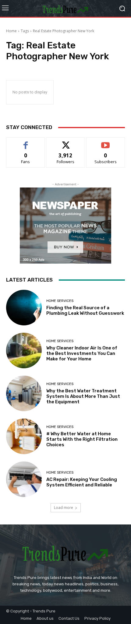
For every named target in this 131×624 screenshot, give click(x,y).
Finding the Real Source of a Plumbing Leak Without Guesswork (85, 310)
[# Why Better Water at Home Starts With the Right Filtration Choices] (24, 436)
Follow (65, 142)
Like (25, 142)
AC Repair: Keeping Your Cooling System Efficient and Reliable (81, 482)
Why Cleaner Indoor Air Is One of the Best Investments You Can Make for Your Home (81, 353)
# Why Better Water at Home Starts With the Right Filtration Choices (82, 439)
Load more (63, 507)
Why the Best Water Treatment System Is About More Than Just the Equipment (83, 396)
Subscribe (105, 142)
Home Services (59, 301)
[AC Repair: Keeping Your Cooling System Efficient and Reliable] (24, 479)
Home (11, 30)
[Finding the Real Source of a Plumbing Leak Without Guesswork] (24, 307)
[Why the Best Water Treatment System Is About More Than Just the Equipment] (24, 393)
